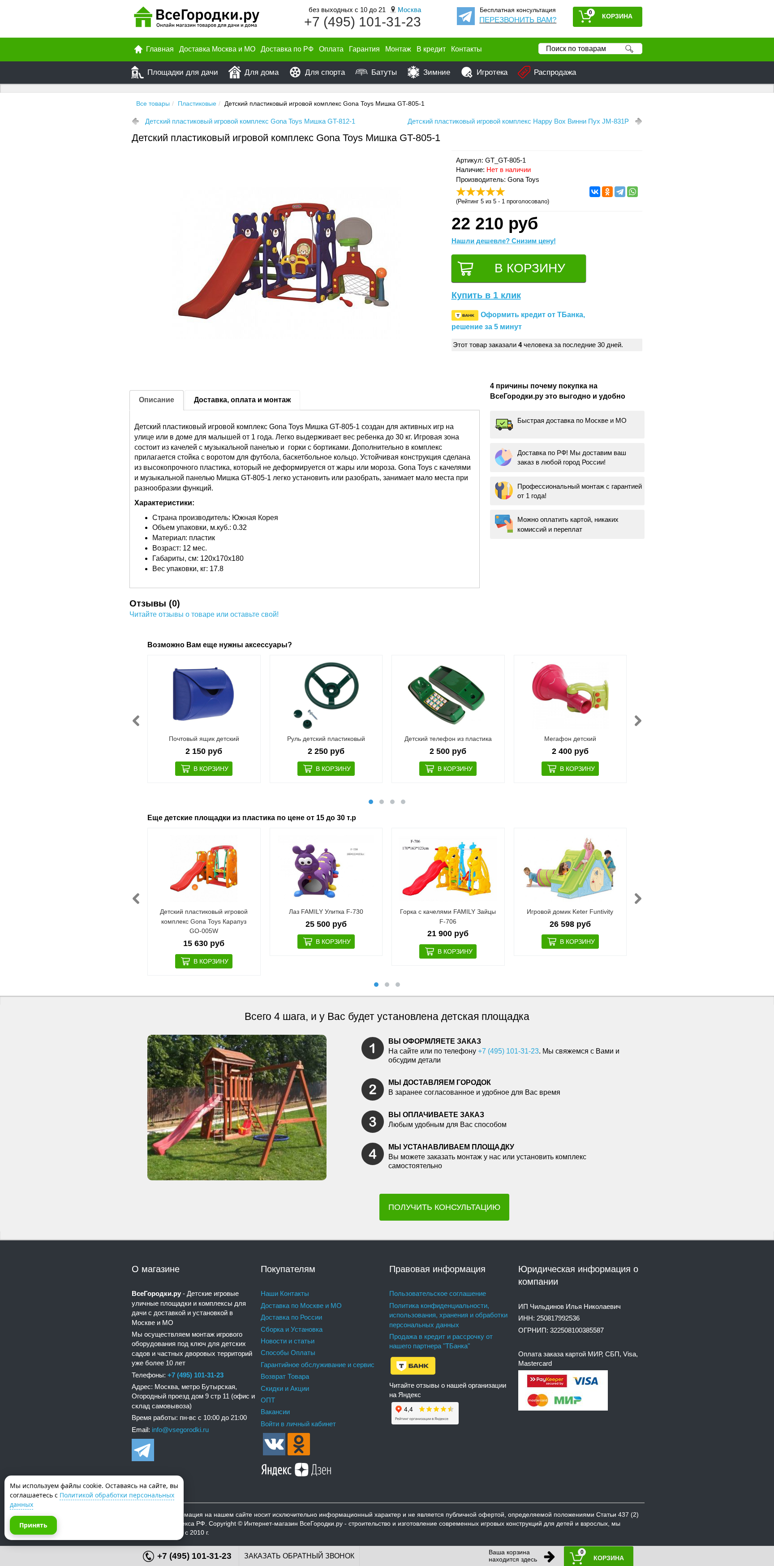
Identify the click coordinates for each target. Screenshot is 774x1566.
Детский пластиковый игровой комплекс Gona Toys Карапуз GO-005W (204, 921)
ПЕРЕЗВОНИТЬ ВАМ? (517, 20)
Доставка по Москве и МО (301, 1305)
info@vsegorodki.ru (180, 1429)
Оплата (331, 49)
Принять (33, 1525)
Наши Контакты (285, 1293)
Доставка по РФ (287, 49)
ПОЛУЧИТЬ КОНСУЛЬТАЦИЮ (444, 1207)
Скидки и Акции (285, 1388)
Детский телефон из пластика (448, 738)
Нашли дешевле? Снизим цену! (504, 241)
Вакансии (275, 1411)
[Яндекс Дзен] (296, 1468)
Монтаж (398, 49)
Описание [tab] (156, 400)
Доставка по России (291, 1317)
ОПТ (268, 1400)
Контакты (466, 49)
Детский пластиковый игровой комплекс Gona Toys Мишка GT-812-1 (250, 121)
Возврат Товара (285, 1376)
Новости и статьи (287, 1341)
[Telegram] (620, 191)
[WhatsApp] (632, 191)
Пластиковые (197, 103)
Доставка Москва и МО (217, 49)
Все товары (153, 103)
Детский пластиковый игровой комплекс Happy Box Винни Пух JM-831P (518, 121)
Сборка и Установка (291, 1329)
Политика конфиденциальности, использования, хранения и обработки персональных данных (448, 1315)
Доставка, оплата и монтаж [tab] (242, 400)
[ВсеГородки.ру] (197, 19)
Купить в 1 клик (486, 295)
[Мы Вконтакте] (274, 1443)
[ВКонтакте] (594, 191)
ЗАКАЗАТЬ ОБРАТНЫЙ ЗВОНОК (299, 1556)
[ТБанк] (413, 1365)
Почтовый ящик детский (204, 738)
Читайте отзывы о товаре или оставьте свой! (204, 614)
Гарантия (364, 49)
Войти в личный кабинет (298, 1424)
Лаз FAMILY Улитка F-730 (326, 911)
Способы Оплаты (288, 1352)
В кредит (431, 49)
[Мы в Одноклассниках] (299, 1443)
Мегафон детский (570, 738)
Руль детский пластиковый (326, 738)
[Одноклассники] (607, 191)
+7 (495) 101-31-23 (362, 21)
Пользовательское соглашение (437, 1293)
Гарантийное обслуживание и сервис (317, 1364)
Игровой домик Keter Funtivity (570, 911)
